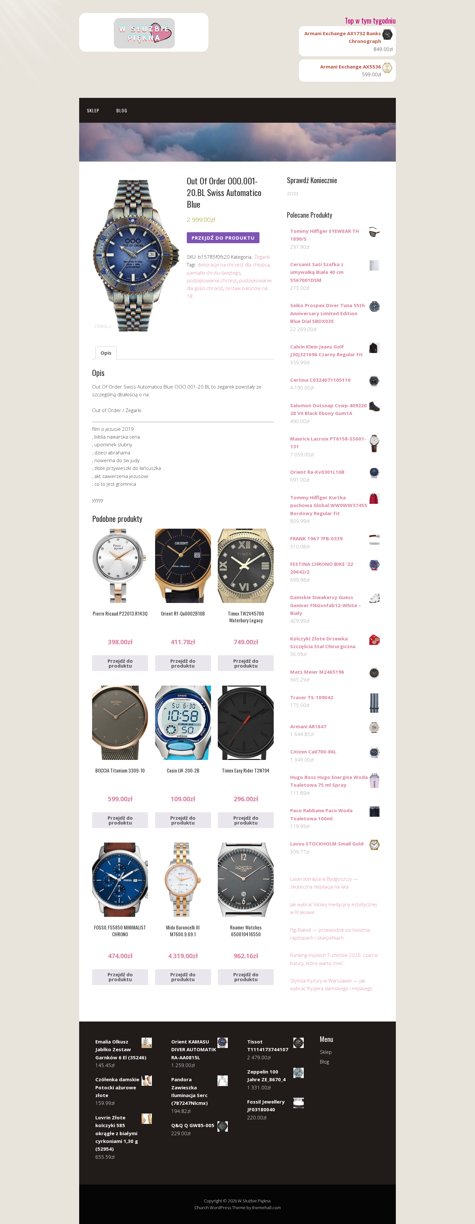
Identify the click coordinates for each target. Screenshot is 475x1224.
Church (202, 1207)
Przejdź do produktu (223, 237)
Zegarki (262, 257)
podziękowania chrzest (212, 280)
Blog (121, 110)
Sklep (93, 110)
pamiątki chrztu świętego (213, 272)
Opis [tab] (105, 352)
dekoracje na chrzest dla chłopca (233, 264)
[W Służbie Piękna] (143, 46)
